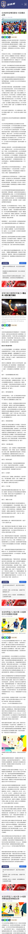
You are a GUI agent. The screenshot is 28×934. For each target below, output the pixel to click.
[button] (22, 4)
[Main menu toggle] (25, 4)
